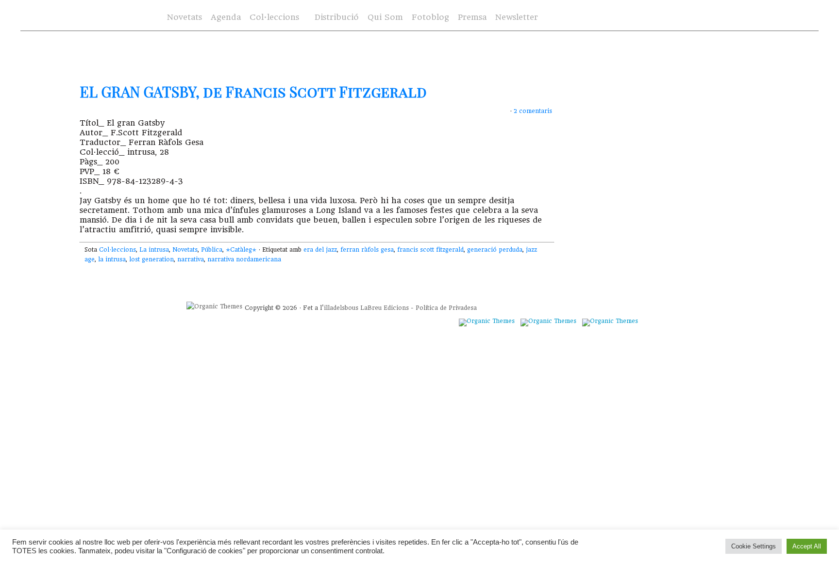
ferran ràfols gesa (367, 249)
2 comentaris (533, 111)
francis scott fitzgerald (430, 249)
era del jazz (320, 249)
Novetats (184, 17)
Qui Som (385, 17)
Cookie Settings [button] (753, 546)
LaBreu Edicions (384, 308)
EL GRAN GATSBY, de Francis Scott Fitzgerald (253, 91)
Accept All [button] (806, 546)
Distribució (337, 17)
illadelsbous (341, 308)
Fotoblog (430, 17)
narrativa (190, 259)
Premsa (472, 17)
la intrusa (112, 259)
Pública (211, 249)
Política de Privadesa (446, 308)
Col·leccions (273, 18)
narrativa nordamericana (244, 259)
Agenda (226, 17)
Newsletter (516, 17)
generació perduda (494, 249)
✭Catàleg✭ (241, 249)
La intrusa (154, 249)
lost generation (151, 259)
